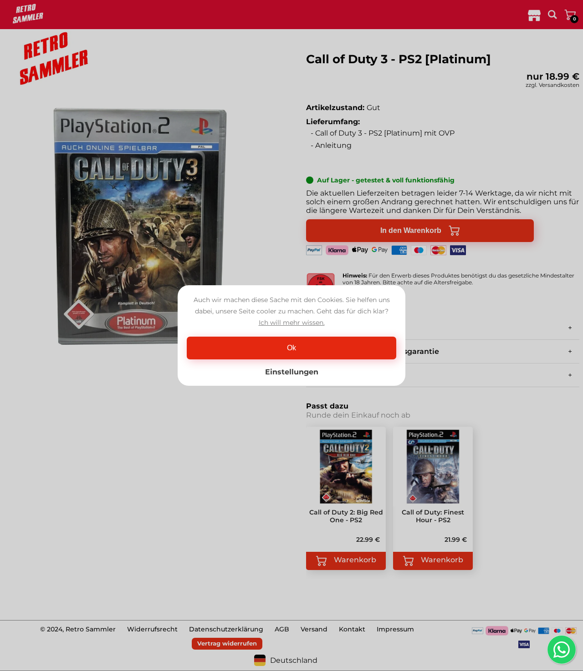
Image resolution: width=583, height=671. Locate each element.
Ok (291, 348)
